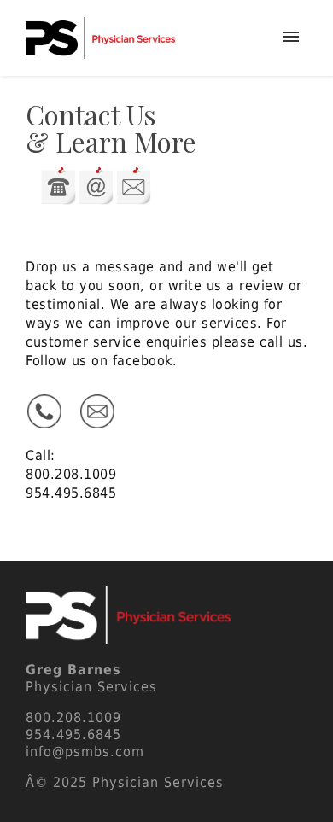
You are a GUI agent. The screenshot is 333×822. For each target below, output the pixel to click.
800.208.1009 (71, 474)
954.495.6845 (71, 493)
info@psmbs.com (85, 751)
